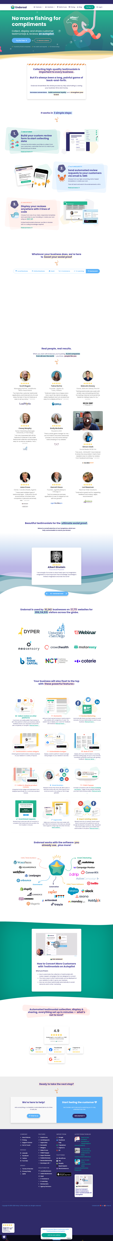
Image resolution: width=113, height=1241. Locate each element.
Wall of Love (62, 7)
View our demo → (90, 760)
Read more (32, 400)
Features (41, 1135)
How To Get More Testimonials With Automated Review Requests (83, 1166)
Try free (88, 7)
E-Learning (80, 271)
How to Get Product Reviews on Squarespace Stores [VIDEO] (83, 1142)
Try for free (20, 40)
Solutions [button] (50, 7)
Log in (100, 7)
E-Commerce (65, 271)
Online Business (39, 271)
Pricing (72, 7)
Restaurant (93, 271)
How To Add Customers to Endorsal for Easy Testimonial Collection (83, 1154)
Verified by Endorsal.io (56, 1042)
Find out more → (34, 726)
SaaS (52, 271)
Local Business (22, 271)
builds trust (47, 291)
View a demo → (56, 828)
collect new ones (37, 301)
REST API (30, 219)
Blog (80, 7)
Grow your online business (77, 323)
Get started (79, 1117)
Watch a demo (43, 41)
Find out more (26, 152)
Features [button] (38, 7)
